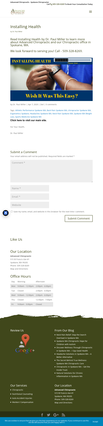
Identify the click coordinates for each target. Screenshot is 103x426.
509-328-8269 (58, 4)
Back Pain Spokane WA (57, 110)
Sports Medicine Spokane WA (28, 116)
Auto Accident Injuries (22, 398)
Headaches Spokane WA (41, 113)
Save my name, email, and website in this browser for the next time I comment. (49, 211)
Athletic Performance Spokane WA (30, 110)
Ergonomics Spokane (19, 113)
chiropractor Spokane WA (79, 110)
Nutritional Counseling (22, 394)
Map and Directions (19, 269)
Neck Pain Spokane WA (62, 113)
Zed (42, 104)
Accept (95, 421)
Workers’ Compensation (22, 402)
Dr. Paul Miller (19, 104)
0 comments (51, 104)
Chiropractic (17, 390)
